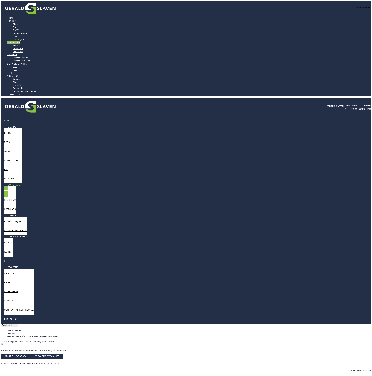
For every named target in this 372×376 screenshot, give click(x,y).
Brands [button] (11, 21)
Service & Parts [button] (17, 64)
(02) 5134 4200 (365, 109)
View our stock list (47, 356)
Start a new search (16, 356)
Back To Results (14, 330)
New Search (12, 333)
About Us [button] (12, 76)
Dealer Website (356, 371)
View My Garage (32, 336)
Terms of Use (31, 363)
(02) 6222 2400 (351, 109)
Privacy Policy (19, 363)
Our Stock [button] (13, 42)
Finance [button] (12, 54)
